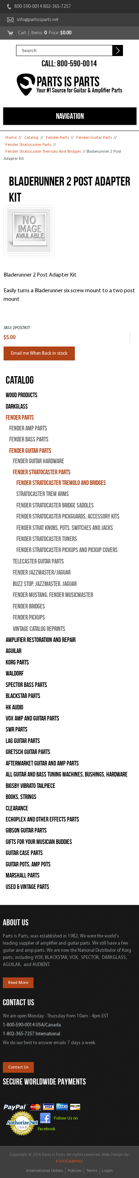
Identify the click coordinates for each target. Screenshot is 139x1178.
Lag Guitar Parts (23, 741)
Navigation (70, 116)
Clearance (17, 808)
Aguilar (13, 651)
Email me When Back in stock (39, 353)
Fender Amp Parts (28, 428)
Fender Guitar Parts (94, 138)
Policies (75, 1171)
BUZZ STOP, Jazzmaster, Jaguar (45, 584)
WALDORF (15, 673)
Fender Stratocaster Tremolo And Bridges (43, 152)
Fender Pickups (29, 617)
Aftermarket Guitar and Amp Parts (42, 763)
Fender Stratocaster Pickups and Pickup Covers (67, 550)
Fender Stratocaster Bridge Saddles (55, 505)
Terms (91, 1171)
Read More (18, 983)
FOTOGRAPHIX (69, 1161)
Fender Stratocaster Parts (28, 145)
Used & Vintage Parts (27, 887)
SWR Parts (16, 729)
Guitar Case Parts (24, 853)
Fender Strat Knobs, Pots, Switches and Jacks (64, 528)
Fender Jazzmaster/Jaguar (42, 572)
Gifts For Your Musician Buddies (39, 842)
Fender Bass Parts (28, 439)
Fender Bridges (29, 606)
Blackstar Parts (23, 696)
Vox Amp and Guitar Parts (32, 718)
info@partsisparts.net (37, 19)
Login (107, 1171)
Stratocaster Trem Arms (42, 494)
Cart (22, 33)
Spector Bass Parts (26, 685)
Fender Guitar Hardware (38, 461)
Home (11, 138)
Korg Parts (17, 662)
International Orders (44, 1171)
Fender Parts (57, 138)
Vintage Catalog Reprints (39, 629)
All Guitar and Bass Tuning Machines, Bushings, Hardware (67, 774)
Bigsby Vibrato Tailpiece (30, 786)
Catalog (31, 138)
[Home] (69, 86)
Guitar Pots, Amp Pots (28, 864)
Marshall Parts (23, 875)
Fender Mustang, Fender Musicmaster (53, 595)
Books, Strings (21, 797)
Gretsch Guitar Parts (28, 752)
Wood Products (21, 395)
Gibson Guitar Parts (26, 830)
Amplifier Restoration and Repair (41, 640)
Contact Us (18, 1067)
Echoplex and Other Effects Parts (42, 819)
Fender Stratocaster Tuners (46, 539)
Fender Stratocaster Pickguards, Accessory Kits (67, 516)
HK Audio (14, 707)
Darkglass (17, 406)
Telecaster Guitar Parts (38, 561)
